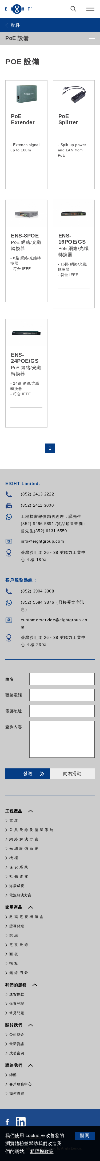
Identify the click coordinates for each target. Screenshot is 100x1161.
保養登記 (16, 1004)
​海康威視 (16, 886)
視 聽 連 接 (18, 876)
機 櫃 (13, 858)
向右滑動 (72, 773)
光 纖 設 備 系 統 (23, 848)
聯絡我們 (14, 1065)
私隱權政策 (42, 1151)
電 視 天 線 (18, 945)
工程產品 (14, 811)
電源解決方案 (20, 895)
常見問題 (16, 1013)
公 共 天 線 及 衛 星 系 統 (31, 830)
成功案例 (16, 1053)
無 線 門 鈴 (18, 973)
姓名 (9, 679)
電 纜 (13, 821)
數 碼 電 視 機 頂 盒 (26, 917)
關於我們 (14, 1025)
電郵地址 (13, 711)
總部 (13, 1075)
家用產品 (14, 907)
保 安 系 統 (18, 867)
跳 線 (13, 935)
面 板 (13, 954)
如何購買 (16, 1093)
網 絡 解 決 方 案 (23, 839)
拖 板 (13, 963)
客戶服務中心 (20, 1084)
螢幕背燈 (16, 926)
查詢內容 (13, 727)
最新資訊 (16, 1044)
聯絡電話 (13, 695)
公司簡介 (16, 1035)
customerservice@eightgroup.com (54, 623)
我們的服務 (16, 984)
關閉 (84, 1135)
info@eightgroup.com (42, 541)
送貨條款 (16, 994)
